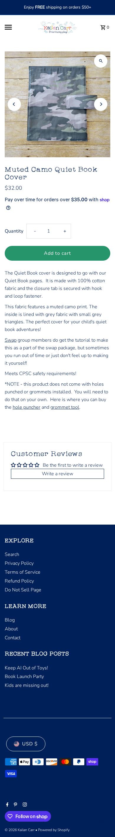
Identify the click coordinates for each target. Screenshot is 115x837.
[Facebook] (7, 805)
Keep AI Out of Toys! (26, 668)
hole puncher (26, 407)
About (11, 629)
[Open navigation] (17, 27)
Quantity (14, 231)
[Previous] (14, 104)
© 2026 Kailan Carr (20, 830)
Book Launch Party (24, 676)
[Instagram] (24, 805)
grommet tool (64, 407)
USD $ (30, 744)
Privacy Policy (19, 563)
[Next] (100, 104)
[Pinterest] (14, 805)
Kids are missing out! (27, 685)
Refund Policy (19, 581)
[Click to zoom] (100, 61)
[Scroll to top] (102, 821)
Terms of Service (22, 572)
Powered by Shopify (54, 830)
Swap (11, 340)
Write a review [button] (57, 474)
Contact (12, 638)
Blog (10, 620)
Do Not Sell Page (23, 590)
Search (12, 554)
